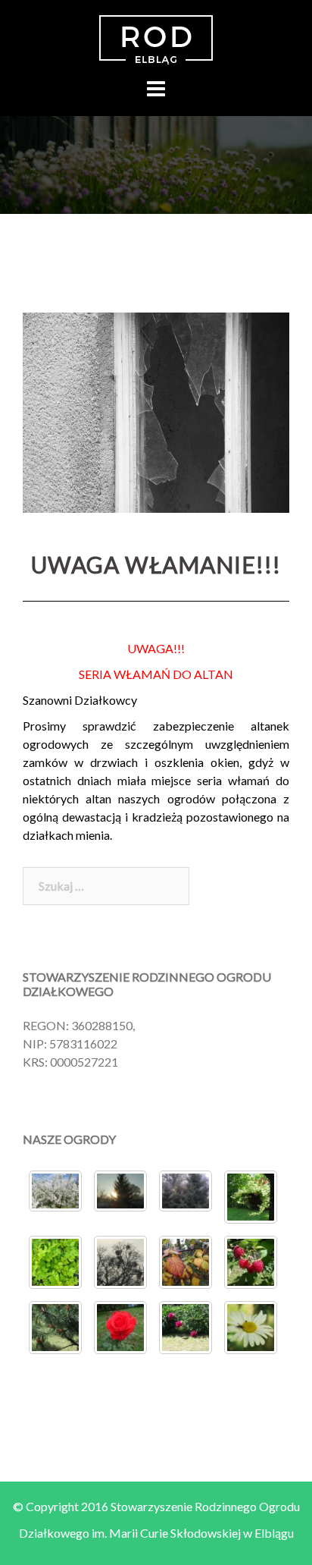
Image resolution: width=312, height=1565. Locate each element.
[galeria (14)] (250, 1197)
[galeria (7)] (250, 1262)
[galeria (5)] (55, 1327)
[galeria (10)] (120, 1262)
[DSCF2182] (55, 1191)
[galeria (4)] (185, 1327)
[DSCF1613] (120, 1191)
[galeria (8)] (185, 1262)
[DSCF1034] (185, 1191)
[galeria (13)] (55, 1262)
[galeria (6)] (120, 1327)
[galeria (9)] (250, 1327)
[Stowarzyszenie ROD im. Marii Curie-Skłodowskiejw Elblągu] (156, 40)
